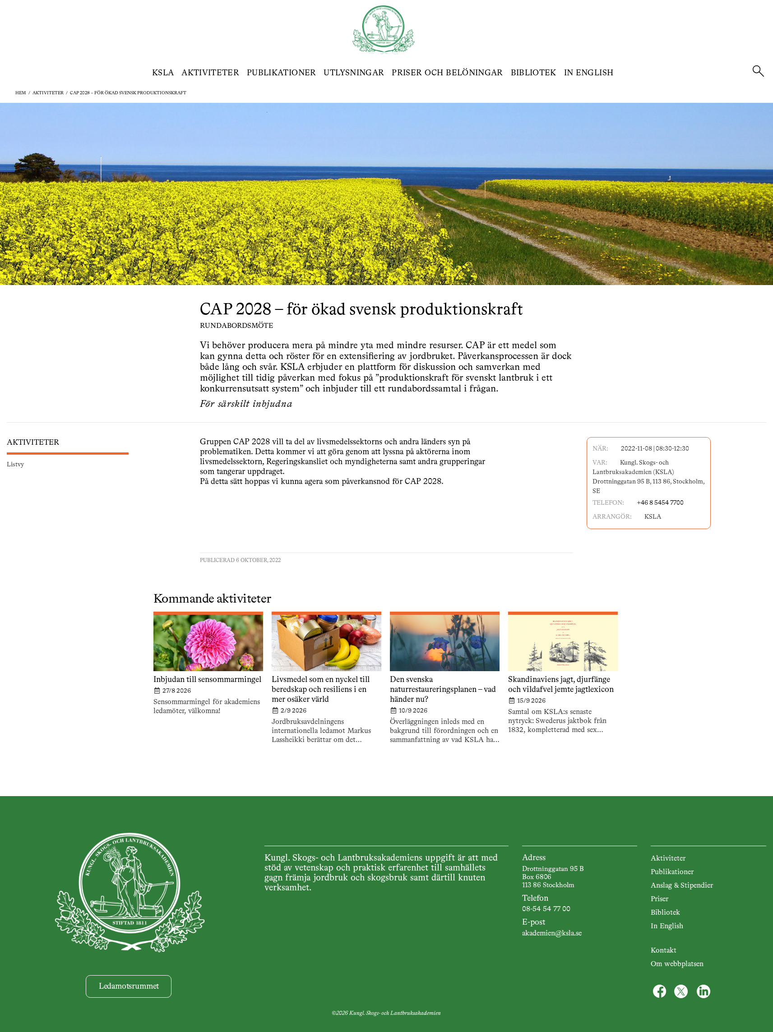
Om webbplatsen (677, 964)
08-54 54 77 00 (546, 909)
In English (589, 73)
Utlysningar (354, 73)
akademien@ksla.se (552, 933)
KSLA (163, 73)
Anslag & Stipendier (682, 885)
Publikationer (281, 73)
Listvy (15, 464)
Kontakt (663, 950)
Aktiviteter (210, 73)
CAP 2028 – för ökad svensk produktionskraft (128, 93)
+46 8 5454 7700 (660, 503)
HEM (20, 93)
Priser (659, 899)
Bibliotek (533, 73)
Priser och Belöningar (447, 73)
